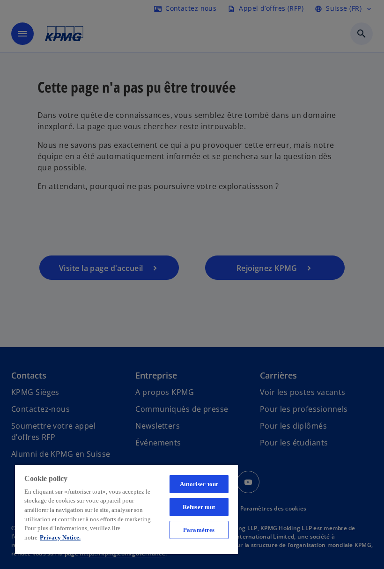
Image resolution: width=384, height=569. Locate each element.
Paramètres (198, 529)
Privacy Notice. (60, 537)
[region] (126, 509)
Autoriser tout (199, 484)
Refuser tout (199, 507)
